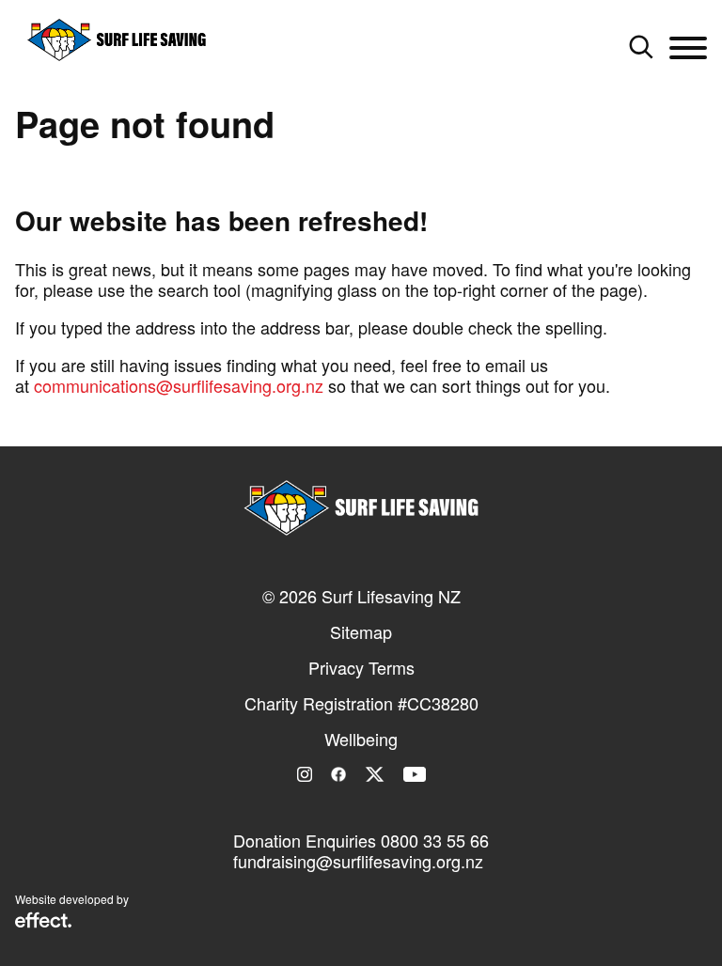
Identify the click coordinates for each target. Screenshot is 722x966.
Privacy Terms (361, 667)
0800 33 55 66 (435, 840)
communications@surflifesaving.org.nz (178, 385)
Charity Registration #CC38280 (361, 703)
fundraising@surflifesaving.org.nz (358, 861)
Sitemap (361, 631)
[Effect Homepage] (43, 922)
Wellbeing (361, 738)
